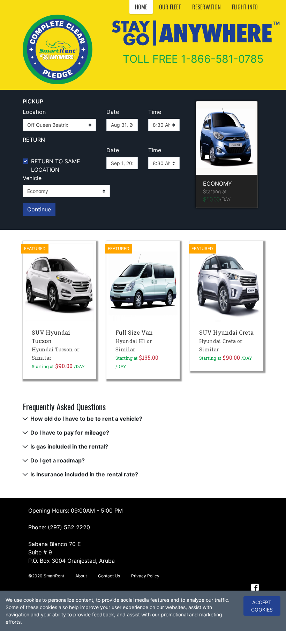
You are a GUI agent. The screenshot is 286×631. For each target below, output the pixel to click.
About (81, 575)
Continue (39, 209)
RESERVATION (206, 7)
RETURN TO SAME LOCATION (55, 165)
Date (112, 111)
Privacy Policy (145, 575)
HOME (141, 7)
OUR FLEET (170, 7)
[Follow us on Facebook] (255, 587)
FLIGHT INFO (245, 7)
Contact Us (109, 575)
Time (154, 111)
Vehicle (32, 177)
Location (34, 111)
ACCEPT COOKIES (262, 606)
